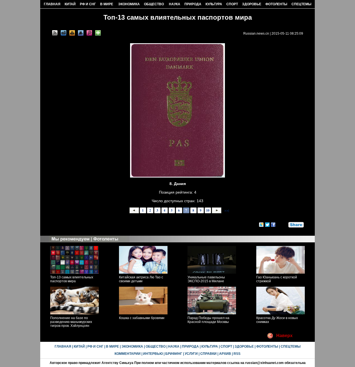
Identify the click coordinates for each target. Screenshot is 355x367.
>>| (226, 210)
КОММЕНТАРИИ (128, 354)
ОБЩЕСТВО (154, 4)
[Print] (72, 33)
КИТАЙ (70, 4)
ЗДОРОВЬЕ (251, 4)
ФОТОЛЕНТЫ (276, 4)
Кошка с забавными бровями (141, 318)
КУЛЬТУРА (214, 4)
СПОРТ (232, 4)
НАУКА (174, 4)
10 (207, 210)
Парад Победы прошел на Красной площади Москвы (208, 320)
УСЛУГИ (191, 354)
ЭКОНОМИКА (129, 4)
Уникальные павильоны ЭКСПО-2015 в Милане (206, 279)
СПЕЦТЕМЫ (301, 4)
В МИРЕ (106, 4)
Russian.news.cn (256, 33)
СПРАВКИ (208, 354)
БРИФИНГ (173, 354)
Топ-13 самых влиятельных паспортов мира (71, 279)
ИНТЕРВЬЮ (153, 354)
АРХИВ (225, 354)
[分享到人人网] (284, 224)
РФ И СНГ (88, 4)
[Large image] (89, 33)
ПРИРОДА (192, 4)
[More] (98, 33)
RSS (237, 354)
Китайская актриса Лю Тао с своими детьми (141, 279)
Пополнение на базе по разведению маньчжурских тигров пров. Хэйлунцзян (71, 322)
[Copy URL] (80, 33)
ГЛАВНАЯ (52, 4)
